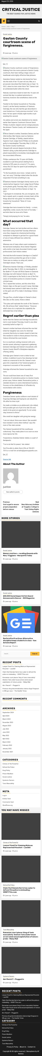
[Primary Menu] (9, 21)
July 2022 (6, 729)
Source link (7, 459)
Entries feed (7, 799)
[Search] (39, 21)
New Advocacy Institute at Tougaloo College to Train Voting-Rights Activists (30, 507)
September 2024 (8, 712)
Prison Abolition (8, 774)
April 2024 (6, 716)
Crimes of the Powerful (10, 764)
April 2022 (6, 739)
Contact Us (31, 1047)
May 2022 (6, 735)
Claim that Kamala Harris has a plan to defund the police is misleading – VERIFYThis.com (19, 890)
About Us (23, 1047)
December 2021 (8, 752)
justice (16, 53)
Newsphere (31, 1051)
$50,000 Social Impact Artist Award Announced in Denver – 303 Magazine (18, 597)
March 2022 (6, 742)
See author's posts (13, 492)
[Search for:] (16, 654)
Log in (5, 795)
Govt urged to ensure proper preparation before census (11, 505)
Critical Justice (21, 9)
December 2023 (8, 722)
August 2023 (7, 726)
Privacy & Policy (12, 1047)
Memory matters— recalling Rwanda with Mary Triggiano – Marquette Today (20, 554)
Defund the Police (8, 767)
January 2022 (7, 749)
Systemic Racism (8, 780)
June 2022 (6, 732)
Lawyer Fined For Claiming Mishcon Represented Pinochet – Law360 (18, 846)
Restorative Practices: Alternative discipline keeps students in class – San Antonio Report (19, 640)
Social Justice (7, 34)
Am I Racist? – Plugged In (11, 685)
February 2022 (7, 745)
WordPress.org (8, 805)
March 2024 (6, 719)
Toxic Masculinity (8, 783)
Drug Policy (6, 770)
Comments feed (8, 802)
